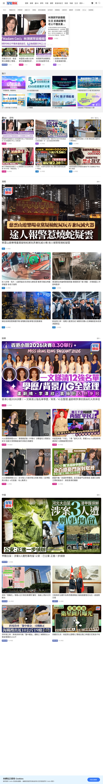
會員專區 (91, 10)
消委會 (34, 10)
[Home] (12, 3)
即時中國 (4, 562)
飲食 (50, 38)
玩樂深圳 (64, 10)
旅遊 (37, 143)
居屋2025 (27, 10)
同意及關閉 (93, 779)
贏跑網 (71, 10)
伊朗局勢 (20, 10)
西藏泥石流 (12, 10)
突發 (71, 171)
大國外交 (55, 601)
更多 (98, 181)
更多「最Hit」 (95, 118)
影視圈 (4, 143)
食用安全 (38, 64)
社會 (3, 64)
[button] (67, 31)
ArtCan (84, 10)
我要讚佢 (57, 10)
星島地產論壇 (41, 10)
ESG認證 (77, 10)
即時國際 (21, 64)
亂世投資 (50, 10)
